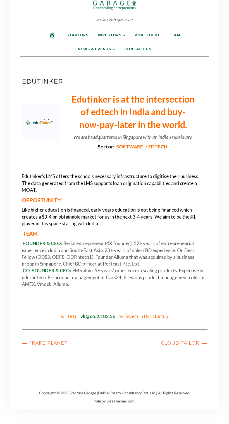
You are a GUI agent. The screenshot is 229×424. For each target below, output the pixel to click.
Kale (97, 401)
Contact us (137, 49)
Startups (77, 35)
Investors (110, 35)
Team (174, 35)
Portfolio (147, 35)
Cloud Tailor (180, 343)
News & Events (95, 49)
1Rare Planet (49, 343)
